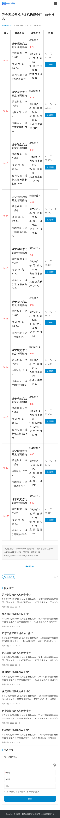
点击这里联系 (11, 552)
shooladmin (7, 25)
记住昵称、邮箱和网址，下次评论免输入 (22, 791)
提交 (30, 799)
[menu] (56, 3)
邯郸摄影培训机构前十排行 (16, 730)
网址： (9, 786)
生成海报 (10, 576)
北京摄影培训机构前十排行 (16, 613)
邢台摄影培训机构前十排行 (16, 710)
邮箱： (8, 779)
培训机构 (37, 25)
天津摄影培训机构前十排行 (16, 594)
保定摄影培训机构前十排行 (16, 691)
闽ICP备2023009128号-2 (44, 814)
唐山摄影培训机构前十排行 (16, 672)
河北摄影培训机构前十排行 (16, 652)
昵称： (8, 772)
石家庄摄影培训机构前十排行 (17, 633)
